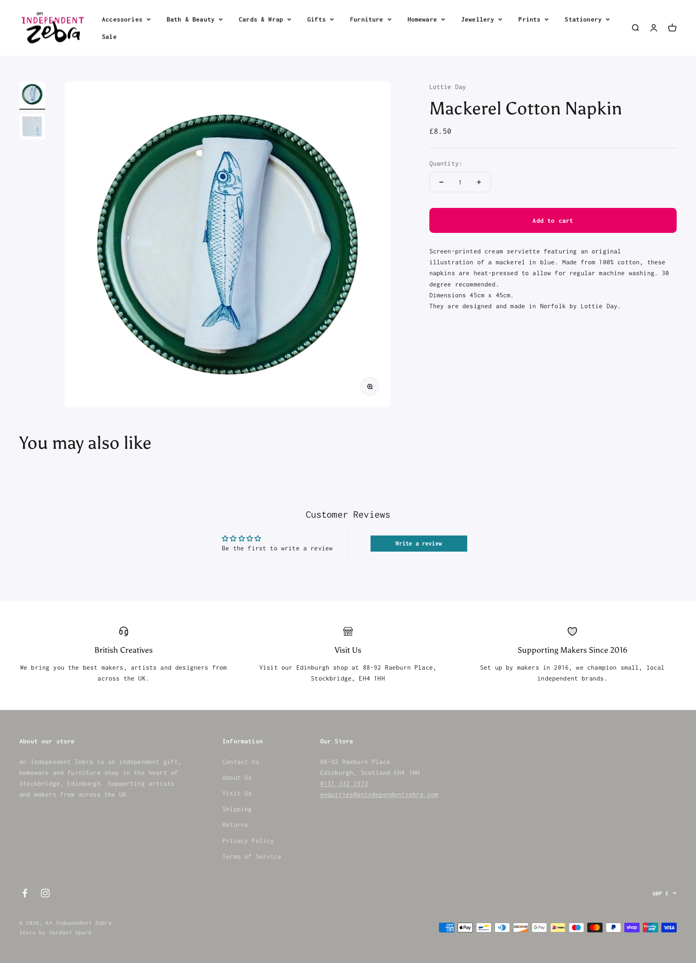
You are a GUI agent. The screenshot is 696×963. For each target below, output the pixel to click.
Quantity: (446, 163)
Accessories (122, 19)
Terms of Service (252, 856)
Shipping (237, 808)
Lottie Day (447, 86)
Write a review (418, 543)
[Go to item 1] (32, 95)
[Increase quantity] (479, 182)
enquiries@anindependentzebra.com (379, 794)
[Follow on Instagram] (45, 893)
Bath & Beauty (191, 19)
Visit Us (237, 793)
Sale (109, 36)
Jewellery (478, 19)
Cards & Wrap (261, 19)
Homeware (422, 19)
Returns (235, 824)
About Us (237, 777)
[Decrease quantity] (441, 182)
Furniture (366, 19)
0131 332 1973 (344, 783)
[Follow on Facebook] (24, 893)
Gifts (316, 19)
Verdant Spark (70, 932)
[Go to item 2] (32, 128)
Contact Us (240, 761)
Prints (529, 19)
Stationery (583, 19)
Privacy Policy (248, 840)
